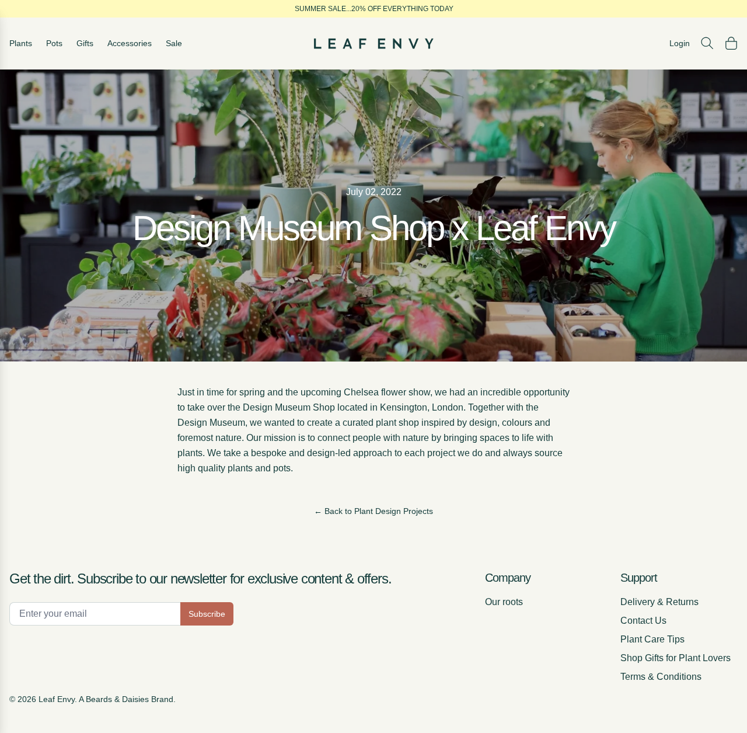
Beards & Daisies (117, 699)
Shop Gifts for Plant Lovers (675, 658)
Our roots (504, 602)
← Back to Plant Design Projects (373, 511)
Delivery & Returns (659, 602)
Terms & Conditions (660, 677)
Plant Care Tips (652, 639)
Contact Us (643, 621)
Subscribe (207, 614)
